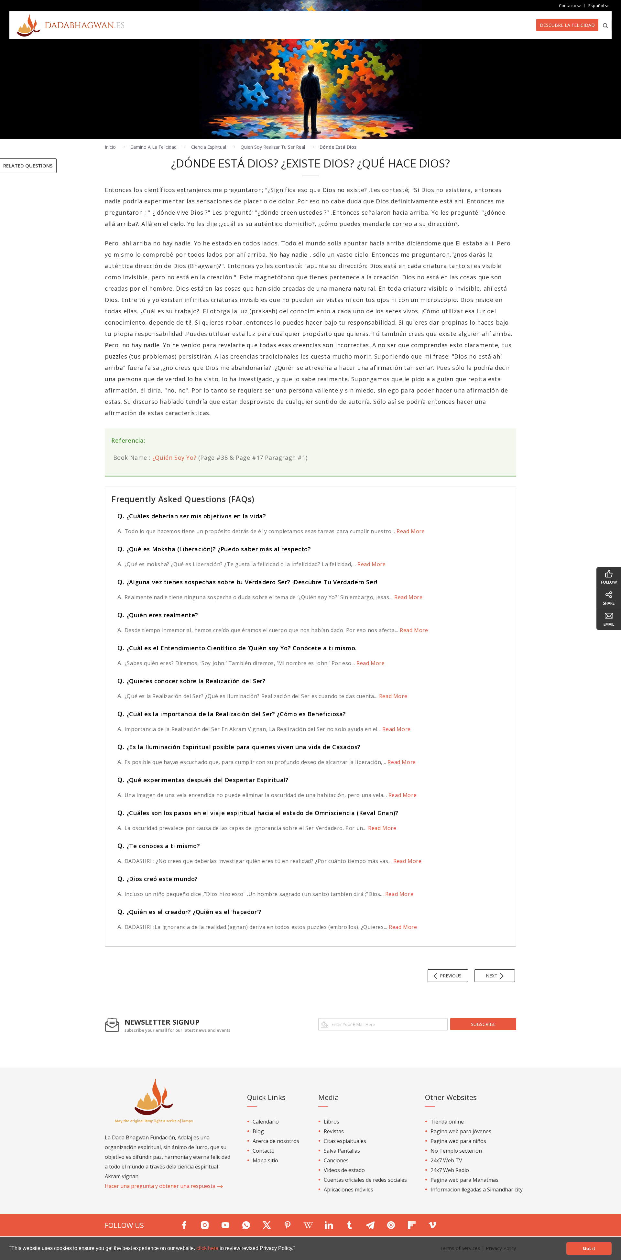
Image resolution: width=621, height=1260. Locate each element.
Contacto (264, 1150)
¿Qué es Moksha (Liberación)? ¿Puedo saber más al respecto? (214, 549)
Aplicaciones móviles (348, 1189)
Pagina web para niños (458, 1141)
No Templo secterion (456, 1150)
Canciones (336, 1160)
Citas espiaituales (345, 1141)
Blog (258, 1131)
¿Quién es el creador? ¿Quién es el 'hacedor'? (189, 912)
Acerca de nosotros (276, 1141)
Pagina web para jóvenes (460, 1131)
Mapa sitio (265, 1160)
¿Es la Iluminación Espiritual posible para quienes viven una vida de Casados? (239, 747)
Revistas (334, 1131)
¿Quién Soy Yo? (174, 457)
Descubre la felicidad (567, 25)
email (609, 624)
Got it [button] (589, 1248)
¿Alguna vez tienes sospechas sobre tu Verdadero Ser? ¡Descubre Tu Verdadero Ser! (247, 582)
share (609, 603)
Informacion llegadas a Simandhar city (476, 1189)
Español (596, 5)
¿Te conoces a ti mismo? (158, 846)
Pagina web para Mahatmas (464, 1179)
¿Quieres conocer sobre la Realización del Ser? (191, 681)
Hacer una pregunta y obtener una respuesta (161, 1186)
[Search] (606, 25)
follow (609, 582)
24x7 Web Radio (449, 1170)
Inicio (110, 147)
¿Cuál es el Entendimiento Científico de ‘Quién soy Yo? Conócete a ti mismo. (237, 648)
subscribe (483, 1024)
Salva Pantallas (342, 1150)
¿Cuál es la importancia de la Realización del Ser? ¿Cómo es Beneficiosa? (231, 714)
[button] (298, 1249)
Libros (331, 1121)
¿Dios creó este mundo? (157, 879)
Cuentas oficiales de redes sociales (365, 1179)
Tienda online (447, 1121)
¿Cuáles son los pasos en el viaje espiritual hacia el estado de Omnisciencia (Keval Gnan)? (257, 813)
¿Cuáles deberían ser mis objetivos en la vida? (191, 516)
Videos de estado (344, 1170)
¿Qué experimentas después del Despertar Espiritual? (203, 780)
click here (208, 1248)
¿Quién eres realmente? (157, 615)
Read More (410, 531)
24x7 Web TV (446, 1160)
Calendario (266, 1121)
